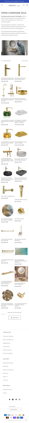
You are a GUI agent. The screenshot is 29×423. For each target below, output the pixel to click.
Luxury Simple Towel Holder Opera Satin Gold (6, 240)
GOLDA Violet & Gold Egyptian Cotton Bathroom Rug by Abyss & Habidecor (7, 305)
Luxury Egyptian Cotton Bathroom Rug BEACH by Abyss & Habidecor (21, 261)
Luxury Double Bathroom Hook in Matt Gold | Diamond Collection (21, 305)
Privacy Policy (6, 346)
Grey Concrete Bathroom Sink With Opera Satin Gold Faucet (21, 178)
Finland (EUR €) (14, 409)
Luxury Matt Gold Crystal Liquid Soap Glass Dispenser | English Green (7, 121)
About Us (5, 376)
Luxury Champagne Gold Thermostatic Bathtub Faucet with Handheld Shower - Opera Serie (7, 160)
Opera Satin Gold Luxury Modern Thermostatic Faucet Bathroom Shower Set (7, 99)
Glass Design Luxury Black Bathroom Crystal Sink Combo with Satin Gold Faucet (7, 179)
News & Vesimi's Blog (8, 363)
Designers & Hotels (7, 389)
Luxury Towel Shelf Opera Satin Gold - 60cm (7, 260)
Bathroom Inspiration (8, 369)
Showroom (5, 373)
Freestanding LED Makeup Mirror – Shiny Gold (20, 284)
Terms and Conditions (8, 336)
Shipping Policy (6, 343)
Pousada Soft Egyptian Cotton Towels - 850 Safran (21, 142)
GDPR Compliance (7, 350)
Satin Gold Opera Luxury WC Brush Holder (20, 240)
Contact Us (5, 380)
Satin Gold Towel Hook (19, 218)
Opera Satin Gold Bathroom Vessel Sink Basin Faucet (20, 79)
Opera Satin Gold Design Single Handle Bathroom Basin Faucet (7, 79)
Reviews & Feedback (8, 353)
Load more (15, 317)
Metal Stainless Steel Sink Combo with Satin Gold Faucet (21, 99)
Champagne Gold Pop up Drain (21, 199)
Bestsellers (5, 366)
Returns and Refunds (8, 339)
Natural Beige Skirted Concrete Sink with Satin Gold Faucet (21, 159)
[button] (1, 5)
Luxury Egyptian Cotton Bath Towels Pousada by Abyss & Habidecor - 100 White (20, 121)
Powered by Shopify (18, 420)
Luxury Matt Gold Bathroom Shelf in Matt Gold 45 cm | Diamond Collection (6, 282)
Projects (5, 393)
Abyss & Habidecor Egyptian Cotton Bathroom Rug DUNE (7, 219)
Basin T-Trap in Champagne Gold (7, 196)
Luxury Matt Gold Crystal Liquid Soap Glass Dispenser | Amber (7, 142)
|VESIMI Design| (12, 420)
